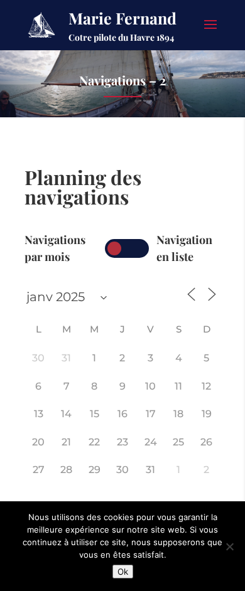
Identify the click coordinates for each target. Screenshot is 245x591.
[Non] (229, 546)
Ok (122, 572)
